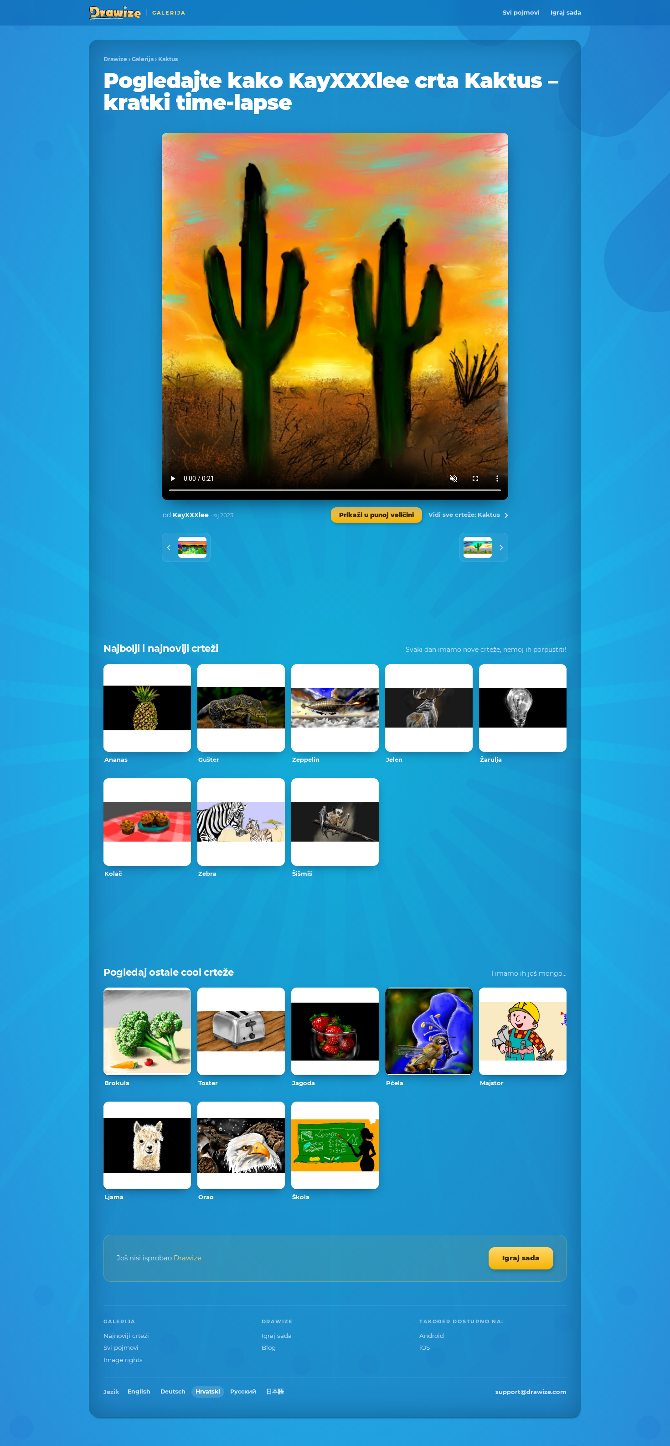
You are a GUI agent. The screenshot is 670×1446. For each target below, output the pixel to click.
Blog (269, 1347)
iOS (424, 1347)
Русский (243, 1391)
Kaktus (168, 59)
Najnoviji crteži (126, 1335)
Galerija (143, 59)
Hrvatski (208, 1391)
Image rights (123, 1359)
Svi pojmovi (521, 12)
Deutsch (173, 1391)
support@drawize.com (531, 1391)
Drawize (115, 59)
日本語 (275, 1391)
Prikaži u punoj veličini (376, 515)
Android (431, 1335)
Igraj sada (566, 12)
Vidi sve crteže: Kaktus (464, 514)
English (139, 1391)
